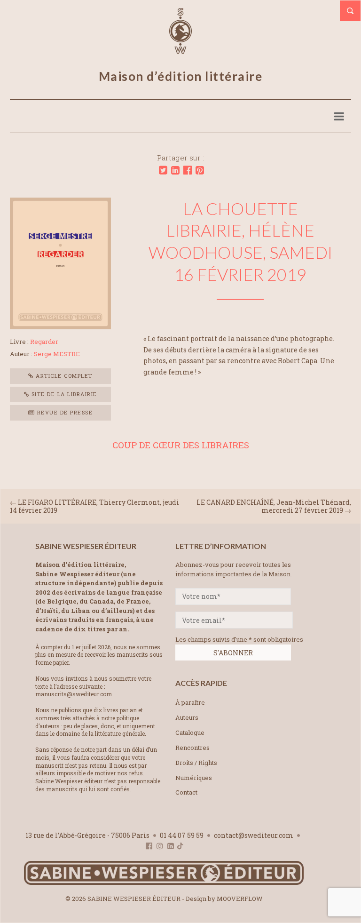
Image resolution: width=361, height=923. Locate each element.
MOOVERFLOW (240, 898)
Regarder (44, 341)
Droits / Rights (196, 762)
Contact (186, 792)
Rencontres (192, 747)
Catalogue (189, 732)
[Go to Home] (164, 882)
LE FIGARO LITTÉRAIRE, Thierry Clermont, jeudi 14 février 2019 (94, 506)
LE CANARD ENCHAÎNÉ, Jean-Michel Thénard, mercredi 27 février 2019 (273, 506)
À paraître (190, 702)
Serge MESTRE (57, 354)
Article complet (63, 375)
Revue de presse (64, 412)
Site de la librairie (63, 394)
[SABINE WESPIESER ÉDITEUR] (180, 49)
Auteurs (186, 717)
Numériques (193, 777)
